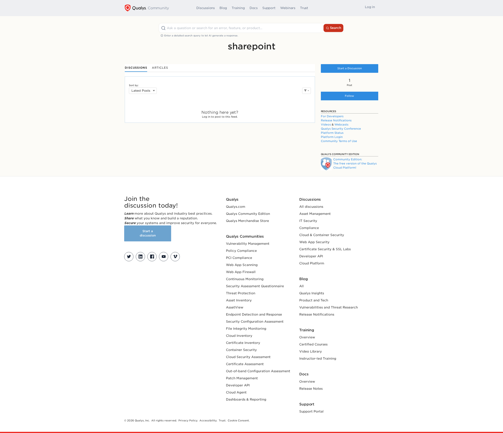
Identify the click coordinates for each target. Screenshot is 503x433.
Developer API (238, 385)
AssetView (234, 307)
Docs (254, 8)
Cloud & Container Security (321, 235)
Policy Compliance (241, 251)
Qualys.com (235, 207)
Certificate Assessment (245, 364)
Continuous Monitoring (244, 279)
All (301, 286)
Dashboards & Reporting (246, 399)
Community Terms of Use (339, 141)
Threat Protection (240, 293)
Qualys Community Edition (248, 214)
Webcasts (341, 124)
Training (238, 8)
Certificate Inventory (243, 343)
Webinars (287, 8)
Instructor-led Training (317, 358)
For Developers (332, 116)
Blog (223, 8)
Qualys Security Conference (341, 128)
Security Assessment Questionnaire (255, 286)
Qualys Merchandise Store (247, 221)
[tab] (136, 68)
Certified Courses (313, 344)
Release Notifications (336, 120)
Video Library (310, 351)
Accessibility (208, 420)
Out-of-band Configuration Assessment (258, 371)
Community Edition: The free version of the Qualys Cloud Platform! (355, 163)
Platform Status (332, 132)
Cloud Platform (311, 263)
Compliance (309, 228)
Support (268, 8)
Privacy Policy (187, 420)
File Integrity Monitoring (246, 329)
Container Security (241, 350)
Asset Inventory (239, 300)
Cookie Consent (238, 420)
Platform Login (332, 136)
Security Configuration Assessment (255, 321)
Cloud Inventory (239, 336)
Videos (326, 124)
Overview (307, 337)
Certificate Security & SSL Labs (325, 249)
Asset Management (315, 214)
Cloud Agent (236, 392)
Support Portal (311, 411)
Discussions (205, 8)
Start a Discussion (349, 68)
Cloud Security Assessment (248, 357)
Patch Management (242, 378)
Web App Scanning (242, 265)
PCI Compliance (239, 258)
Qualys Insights (311, 293)
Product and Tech (313, 300)
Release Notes (311, 389)
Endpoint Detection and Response (254, 314)
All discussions (311, 207)
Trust (304, 8)
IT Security (308, 221)
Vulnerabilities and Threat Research (328, 307)
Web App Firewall (241, 272)
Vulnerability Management (247, 244)
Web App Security (314, 242)
